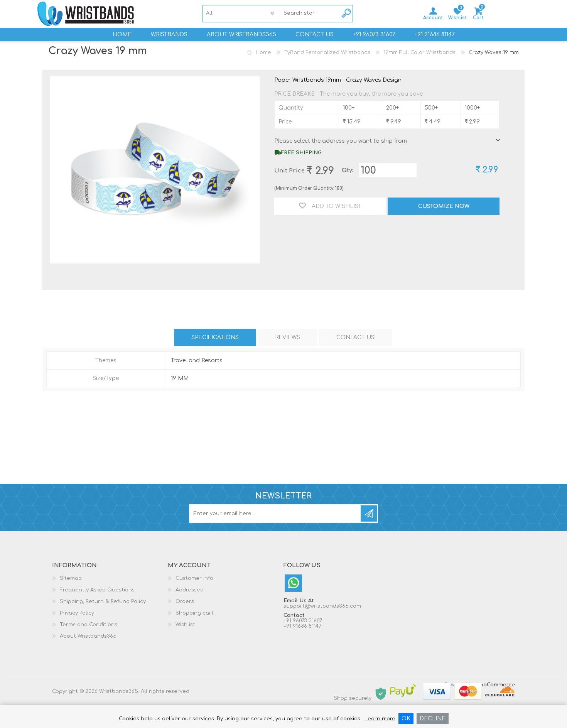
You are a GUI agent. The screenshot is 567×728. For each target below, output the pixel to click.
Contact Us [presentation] (355, 337)
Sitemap (71, 578)
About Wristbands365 (88, 636)
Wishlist (185, 624)
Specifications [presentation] (215, 337)
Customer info (194, 578)
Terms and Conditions (88, 624)
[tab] (215, 337)
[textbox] (299, 13)
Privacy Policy (77, 613)
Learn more (379, 718)
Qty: (347, 170)
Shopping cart (478, 17)
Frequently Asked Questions (97, 590)
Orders (185, 601)
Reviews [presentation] (287, 337)
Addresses (189, 590)
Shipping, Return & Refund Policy (103, 601)
